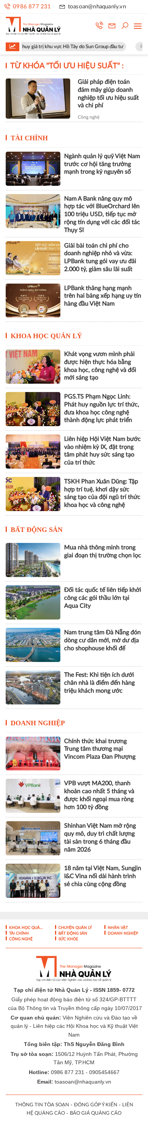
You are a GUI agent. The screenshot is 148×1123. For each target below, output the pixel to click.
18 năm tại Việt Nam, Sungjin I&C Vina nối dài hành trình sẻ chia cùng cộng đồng (102, 876)
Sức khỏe (67, 939)
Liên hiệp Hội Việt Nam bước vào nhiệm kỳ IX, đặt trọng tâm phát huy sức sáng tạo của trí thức (102, 451)
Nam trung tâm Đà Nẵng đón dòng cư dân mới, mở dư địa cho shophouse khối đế (102, 640)
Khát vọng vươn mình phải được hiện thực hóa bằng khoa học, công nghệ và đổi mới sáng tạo (100, 366)
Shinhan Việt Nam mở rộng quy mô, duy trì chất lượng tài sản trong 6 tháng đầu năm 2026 (100, 837)
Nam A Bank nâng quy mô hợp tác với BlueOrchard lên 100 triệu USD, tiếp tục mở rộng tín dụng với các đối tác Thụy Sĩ (102, 214)
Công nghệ (88, 117)
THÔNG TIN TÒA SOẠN (42, 1105)
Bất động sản (37, 529)
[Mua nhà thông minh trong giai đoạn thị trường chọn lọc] (33, 560)
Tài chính (29, 138)
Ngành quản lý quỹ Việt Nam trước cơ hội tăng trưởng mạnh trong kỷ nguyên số (102, 164)
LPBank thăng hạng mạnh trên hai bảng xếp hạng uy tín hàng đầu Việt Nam (102, 296)
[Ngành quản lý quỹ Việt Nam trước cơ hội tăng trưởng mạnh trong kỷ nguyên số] (33, 169)
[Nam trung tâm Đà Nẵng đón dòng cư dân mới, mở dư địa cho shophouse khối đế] (33, 645)
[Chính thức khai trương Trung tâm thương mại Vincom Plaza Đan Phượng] (33, 754)
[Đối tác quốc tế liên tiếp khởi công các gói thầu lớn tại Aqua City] (33, 602)
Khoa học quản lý (46, 336)
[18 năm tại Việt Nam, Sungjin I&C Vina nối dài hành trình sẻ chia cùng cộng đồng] (33, 881)
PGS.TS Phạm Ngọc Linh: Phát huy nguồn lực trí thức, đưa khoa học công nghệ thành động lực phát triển (101, 408)
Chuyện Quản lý (74, 928)
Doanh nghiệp (38, 723)
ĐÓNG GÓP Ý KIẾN (95, 1105)
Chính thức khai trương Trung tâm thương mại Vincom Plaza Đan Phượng (99, 749)
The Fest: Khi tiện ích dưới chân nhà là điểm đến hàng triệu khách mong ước (99, 683)
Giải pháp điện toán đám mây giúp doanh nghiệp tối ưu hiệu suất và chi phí (108, 93)
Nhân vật (117, 928)
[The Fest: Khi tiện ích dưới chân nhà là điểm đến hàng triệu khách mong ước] (33, 687)
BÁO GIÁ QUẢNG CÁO (95, 1113)
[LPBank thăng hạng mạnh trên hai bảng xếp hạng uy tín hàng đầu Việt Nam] (33, 301)
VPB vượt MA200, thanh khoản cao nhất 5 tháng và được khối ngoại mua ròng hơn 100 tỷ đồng (99, 795)
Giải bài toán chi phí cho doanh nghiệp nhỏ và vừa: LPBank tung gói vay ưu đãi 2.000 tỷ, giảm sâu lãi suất (100, 257)
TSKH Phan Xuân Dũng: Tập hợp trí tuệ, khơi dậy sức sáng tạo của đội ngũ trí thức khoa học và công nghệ (102, 493)
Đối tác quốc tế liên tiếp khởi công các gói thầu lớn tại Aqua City (102, 598)
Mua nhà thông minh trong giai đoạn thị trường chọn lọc (102, 551)
